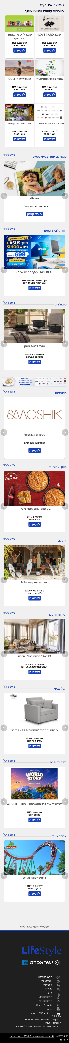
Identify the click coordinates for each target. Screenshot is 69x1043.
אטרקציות (46, 980)
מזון (50, 993)
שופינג (48, 988)
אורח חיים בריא (44, 1005)
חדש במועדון (45, 976)
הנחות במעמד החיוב (41, 1013)
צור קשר (56, 1015)
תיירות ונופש (45, 997)
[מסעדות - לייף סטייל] (34, 381)
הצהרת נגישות (53, 1022)
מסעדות (47, 984)
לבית (49, 1009)
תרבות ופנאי (45, 1001)
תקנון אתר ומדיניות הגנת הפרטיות (43, 1019)
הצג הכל (9, 155)
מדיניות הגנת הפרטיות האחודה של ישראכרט (37, 1026)
